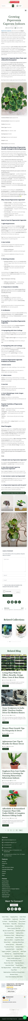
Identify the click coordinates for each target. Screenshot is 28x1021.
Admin (5, 733)
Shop (13, 493)
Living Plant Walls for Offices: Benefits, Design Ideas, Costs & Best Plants (13, 675)
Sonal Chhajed (6, 680)
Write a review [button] (11, 991)
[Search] (13, 6)
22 (16, 830)
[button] (26, 10)
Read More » (5, 685)
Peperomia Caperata (6, 30)
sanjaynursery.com (22, 1018)
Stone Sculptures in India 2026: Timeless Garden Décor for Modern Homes (13, 710)
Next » (20, 830)
